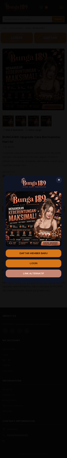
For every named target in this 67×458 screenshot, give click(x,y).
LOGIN (33, 263)
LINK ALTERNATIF (33, 273)
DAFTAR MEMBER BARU (34, 253)
